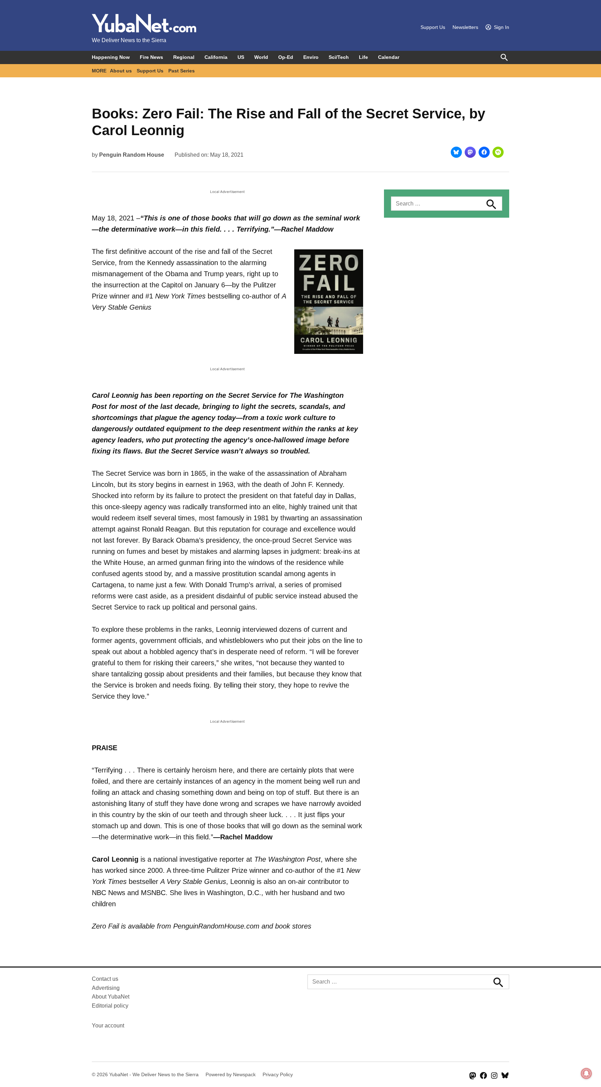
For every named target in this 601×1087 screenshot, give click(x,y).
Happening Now (111, 57)
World (261, 57)
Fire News (151, 57)
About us (121, 70)
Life (363, 57)
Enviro (311, 57)
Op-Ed (285, 57)
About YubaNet (110, 997)
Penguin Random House (131, 155)
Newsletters (465, 27)
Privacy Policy (278, 1074)
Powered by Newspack (231, 1074)
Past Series (181, 70)
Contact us (105, 979)
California (216, 57)
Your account (108, 1025)
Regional (183, 57)
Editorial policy (110, 1006)
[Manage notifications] (586, 1073)
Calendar (388, 57)
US (241, 57)
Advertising (106, 988)
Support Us (432, 27)
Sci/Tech (339, 57)
